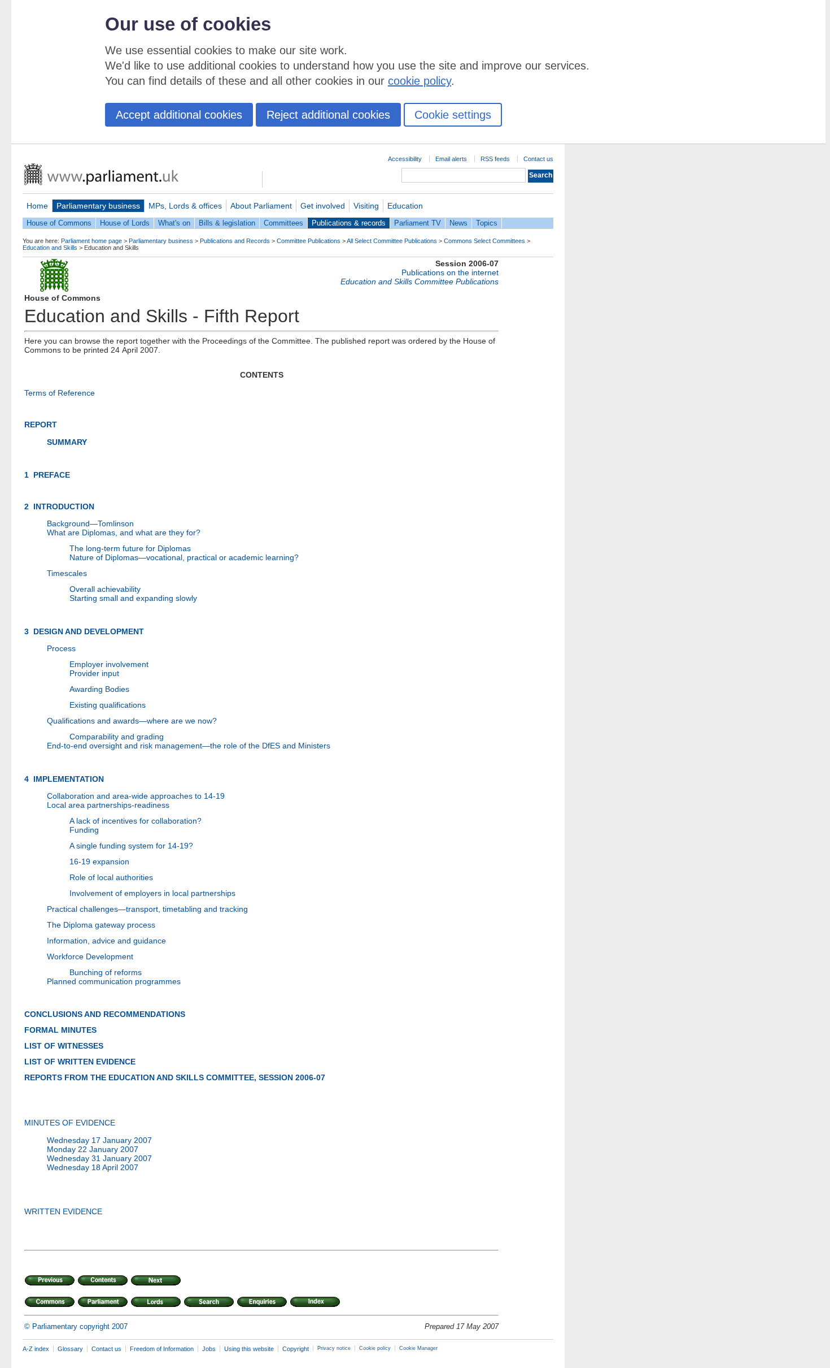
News (458, 223)
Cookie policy (375, 1348)
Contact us (538, 158)
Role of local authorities (111, 877)
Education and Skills (50, 247)
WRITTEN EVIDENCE (63, 1211)
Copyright (295, 1348)
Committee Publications (308, 240)
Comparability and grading (116, 736)
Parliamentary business (98, 205)
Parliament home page (91, 240)
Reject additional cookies (328, 115)
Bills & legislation (227, 223)
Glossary (70, 1348)
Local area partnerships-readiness (108, 804)
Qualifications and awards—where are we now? (132, 720)
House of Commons (59, 223)
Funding (84, 829)
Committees (283, 223)
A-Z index (36, 1348)
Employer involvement (108, 664)
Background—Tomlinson (90, 523)
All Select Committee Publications (392, 240)
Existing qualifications (107, 704)
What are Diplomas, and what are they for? (123, 532)
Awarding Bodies (99, 689)
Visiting (366, 205)
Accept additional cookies (179, 115)
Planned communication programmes (114, 981)
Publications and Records (235, 240)
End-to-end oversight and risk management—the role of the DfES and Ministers (188, 745)
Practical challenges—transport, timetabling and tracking (147, 909)
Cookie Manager (418, 1348)
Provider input (94, 673)
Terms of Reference (59, 392)
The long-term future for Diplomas (130, 548)
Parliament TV (417, 223)
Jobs (209, 1348)
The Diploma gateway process (101, 924)
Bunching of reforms (105, 972)
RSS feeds (495, 158)
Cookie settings (452, 115)
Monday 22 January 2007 (92, 1149)
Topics (486, 223)
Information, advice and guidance (106, 940)
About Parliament (261, 205)
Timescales (67, 573)
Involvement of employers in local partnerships (152, 893)
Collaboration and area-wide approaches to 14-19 (136, 795)
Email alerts (451, 158)
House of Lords (125, 223)
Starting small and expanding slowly (133, 598)
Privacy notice (334, 1348)
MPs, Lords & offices (185, 205)
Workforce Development (90, 956)
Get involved (322, 205)
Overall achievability (105, 589)
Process (61, 648)
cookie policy (419, 81)
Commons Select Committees (484, 240)
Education (405, 205)
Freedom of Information (162, 1348)
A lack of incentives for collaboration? (135, 820)
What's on (174, 223)
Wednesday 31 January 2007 (99, 1158)
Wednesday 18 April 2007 (92, 1167)
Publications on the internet (450, 272)
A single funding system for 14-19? (131, 845)
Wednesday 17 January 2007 (99, 1140)
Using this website (249, 1348)
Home (37, 205)
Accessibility (405, 158)
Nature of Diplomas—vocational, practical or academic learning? (184, 557)
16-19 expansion (99, 861)
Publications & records (349, 223)
